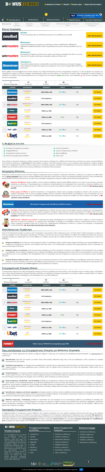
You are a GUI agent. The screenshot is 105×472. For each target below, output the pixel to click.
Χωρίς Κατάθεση (64, 84)
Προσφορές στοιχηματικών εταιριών (17, 148)
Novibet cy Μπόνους (62, 437)
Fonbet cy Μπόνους (61, 442)
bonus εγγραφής (12, 176)
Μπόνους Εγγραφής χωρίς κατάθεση (17, 156)
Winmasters (34, 439)
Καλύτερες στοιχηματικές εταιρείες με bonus (67, 24)
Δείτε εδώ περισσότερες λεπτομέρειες (41, 225)
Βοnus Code (59, 156)
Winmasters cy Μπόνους (88, 442)
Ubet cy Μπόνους (61, 453)
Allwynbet (27, 110)
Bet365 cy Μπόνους (62, 447)
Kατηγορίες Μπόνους (29, 24)
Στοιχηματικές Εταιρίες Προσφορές (92, 24)
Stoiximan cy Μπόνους (62, 434)
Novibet (27, 97)
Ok (81, 469)
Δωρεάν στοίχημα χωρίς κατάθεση (67, 151)
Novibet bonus (33, 20)
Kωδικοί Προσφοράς (62, 148)
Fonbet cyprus (32, 263)
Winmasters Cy (27, 104)
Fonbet (27, 116)
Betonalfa (27, 129)
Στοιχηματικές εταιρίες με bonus (16, 153)
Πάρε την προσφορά (95, 36)
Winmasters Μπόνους (62, 439)
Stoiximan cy (27, 91)
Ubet (27, 135)
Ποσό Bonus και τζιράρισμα (45, 24)
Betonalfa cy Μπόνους (62, 450)
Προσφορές (28, 84)
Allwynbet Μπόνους (61, 445)
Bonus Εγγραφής (17, 24)
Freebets (46, 84)
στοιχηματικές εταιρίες (25, 413)
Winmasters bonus (53, 20)
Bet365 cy (27, 122)
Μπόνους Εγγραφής (11, 84)
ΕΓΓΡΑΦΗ (97, 92)
